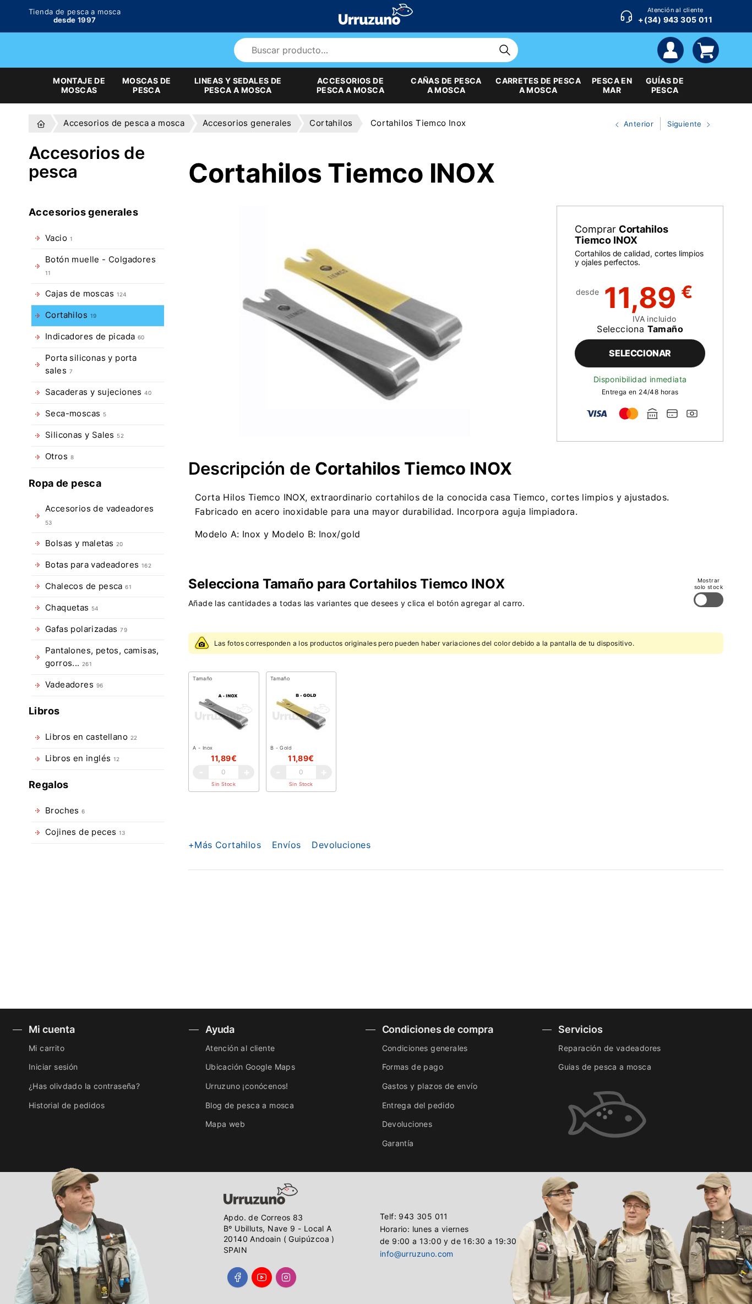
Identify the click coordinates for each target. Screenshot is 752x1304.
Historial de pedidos (67, 1105)
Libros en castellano (91, 737)
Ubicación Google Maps (250, 1066)
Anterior (629, 124)
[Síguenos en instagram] (286, 1277)
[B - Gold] (301, 714)
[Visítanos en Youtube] (262, 1277)
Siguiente (682, 124)
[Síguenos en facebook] (237, 1277)
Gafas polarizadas (86, 629)
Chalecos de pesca (88, 586)
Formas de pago (413, 1066)
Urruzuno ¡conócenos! (246, 1086)
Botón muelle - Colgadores (100, 265)
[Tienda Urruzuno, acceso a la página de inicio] (376, 14)
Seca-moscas (75, 414)
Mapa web (225, 1124)
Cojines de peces (85, 832)
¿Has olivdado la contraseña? (84, 1086)
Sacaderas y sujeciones (98, 392)
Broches (65, 811)
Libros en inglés (82, 758)
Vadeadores (74, 685)
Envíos (286, 844)
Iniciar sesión (53, 1066)
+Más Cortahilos (224, 844)
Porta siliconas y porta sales (91, 364)
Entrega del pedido (418, 1105)
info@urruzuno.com (417, 1253)
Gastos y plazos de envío (430, 1086)
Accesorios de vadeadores (99, 514)
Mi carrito (46, 1048)
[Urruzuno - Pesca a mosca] (41, 123)
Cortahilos (70, 315)
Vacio (59, 238)
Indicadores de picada (95, 337)
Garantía (398, 1143)
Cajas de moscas (86, 294)
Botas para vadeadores (98, 565)
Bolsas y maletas (84, 543)
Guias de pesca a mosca (604, 1066)
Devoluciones (341, 844)
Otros (59, 456)
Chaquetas (72, 608)
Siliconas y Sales (84, 435)
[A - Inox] (223, 714)
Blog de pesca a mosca (249, 1105)
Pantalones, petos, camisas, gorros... (102, 657)
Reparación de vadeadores (609, 1048)
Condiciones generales (425, 1048)
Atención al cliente (240, 1048)
